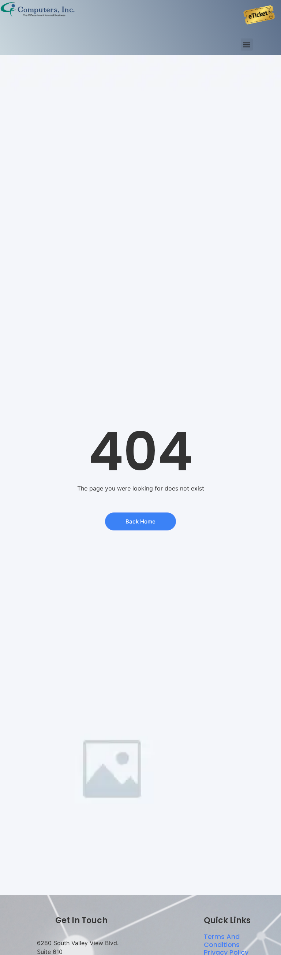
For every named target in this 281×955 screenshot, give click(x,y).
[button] (247, 44)
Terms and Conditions (222, 940)
